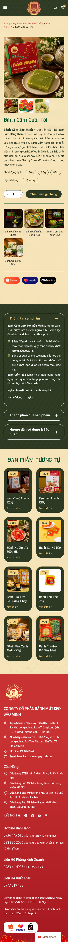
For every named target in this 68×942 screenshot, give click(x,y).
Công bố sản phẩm (27, 913)
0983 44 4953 (23, 867)
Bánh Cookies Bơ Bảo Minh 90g (48, 650)
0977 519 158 (13, 885)
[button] (4, 7)
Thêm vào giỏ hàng (43, 194)
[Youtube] (39, 815)
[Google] (32, 815)
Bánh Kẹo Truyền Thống (30, 23)
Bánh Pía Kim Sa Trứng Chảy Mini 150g (17, 601)
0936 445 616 (30, 835)
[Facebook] (25, 815)
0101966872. (48, 898)
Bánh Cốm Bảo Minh (18, 129)
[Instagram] (46, 815)
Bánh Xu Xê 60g (50, 548)
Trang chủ (9, 23)
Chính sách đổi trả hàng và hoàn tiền (25, 909)
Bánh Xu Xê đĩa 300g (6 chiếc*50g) (17, 552)
